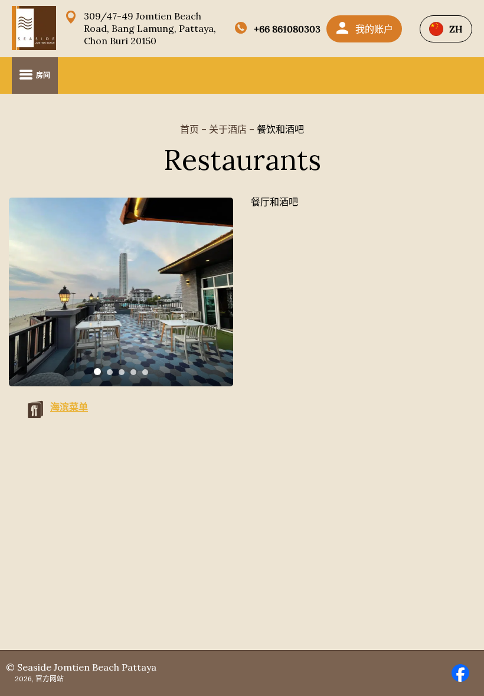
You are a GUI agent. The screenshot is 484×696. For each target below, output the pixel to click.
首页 (190, 129)
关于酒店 (229, 129)
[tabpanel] (121, 292)
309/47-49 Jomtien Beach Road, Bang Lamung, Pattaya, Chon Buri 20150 (150, 28)
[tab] (97, 371)
